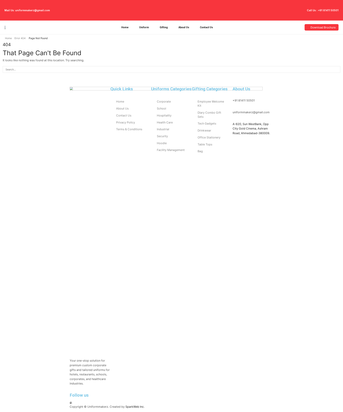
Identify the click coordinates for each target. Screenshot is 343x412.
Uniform (144, 27)
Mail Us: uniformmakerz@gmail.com (27, 10)
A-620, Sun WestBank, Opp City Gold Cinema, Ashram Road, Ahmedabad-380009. (251, 128)
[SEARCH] (337, 69)
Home (124, 27)
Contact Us (206, 27)
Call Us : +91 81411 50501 (323, 10)
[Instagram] (71, 402)
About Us (183, 27)
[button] (322, 27)
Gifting (164, 27)
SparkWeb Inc (134, 406)
